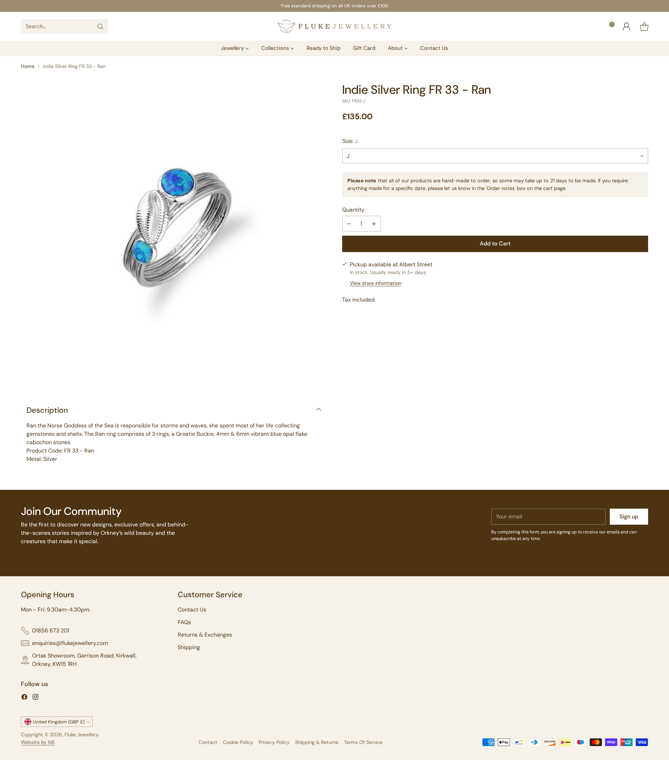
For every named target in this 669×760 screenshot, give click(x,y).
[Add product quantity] (374, 223)
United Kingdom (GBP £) (59, 722)
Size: (349, 141)
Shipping (189, 647)
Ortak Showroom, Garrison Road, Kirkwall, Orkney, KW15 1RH (84, 660)
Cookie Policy (238, 742)
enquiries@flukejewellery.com (70, 643)
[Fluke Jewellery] (334, 26)
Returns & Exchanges (205, 634)
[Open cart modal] (644, 26)
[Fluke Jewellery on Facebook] (24, 698)
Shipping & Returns (316, 742)
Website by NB (38, 742)
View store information (375, 283)
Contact (208, 742)
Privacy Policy (274, 742)
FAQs (184, 622)
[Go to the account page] (626, 26)
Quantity (353, 210)
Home (27, 66)
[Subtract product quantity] (349, 223)
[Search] (100, 26)
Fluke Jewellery (81, 734)
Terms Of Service (363, 742)
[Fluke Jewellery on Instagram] (35, 698)
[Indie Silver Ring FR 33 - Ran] (174, 236)
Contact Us (192, 609)
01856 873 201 (50, 630)
